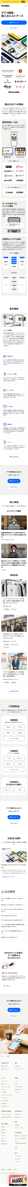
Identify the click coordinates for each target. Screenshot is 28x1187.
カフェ (16, 1084)
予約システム (4, 1084)
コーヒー (17, 1081)
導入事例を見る (14, 691)
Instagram (18, 1158)
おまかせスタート (5, 1106)
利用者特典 (4, 1144)
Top (2, 1056)
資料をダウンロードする (8, 876)
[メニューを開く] (25, 5)
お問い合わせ (14, 28)
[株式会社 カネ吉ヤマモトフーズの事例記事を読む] (14, 669)
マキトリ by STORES (6, 1114)
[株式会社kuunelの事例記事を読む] (14, 596)
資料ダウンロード (14, 22)
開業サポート (4, 1141)
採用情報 (9, 1169)
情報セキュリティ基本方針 (21, 1136)
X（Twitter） (18, 1156)
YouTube (17, 1161)
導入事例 (3, 1129)
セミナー (3, 1135)
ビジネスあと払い (5, 1101)
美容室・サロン (18, 1089)
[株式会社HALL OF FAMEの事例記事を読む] (14, 633)
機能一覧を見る (14, 457)
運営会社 (3, 1169)
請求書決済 (4, 1103)
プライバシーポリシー (19, 1069)
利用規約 (17, 1066)
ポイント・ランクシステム (6, 1095)
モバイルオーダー (5, 1098)
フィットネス (17, 1092)
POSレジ (3, 1089)
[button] (25, 1176)
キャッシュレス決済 (5, 1086)
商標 (16, 1148)
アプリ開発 (3, 1092)
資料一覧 (3, 1132)
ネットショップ (4, 1081)
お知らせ (3, 1127)
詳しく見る (6, 986)
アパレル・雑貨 (18, 1086)
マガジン (3, 1138)
